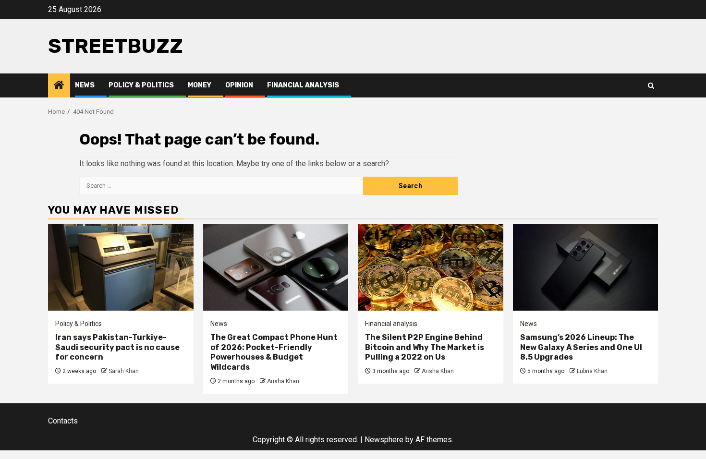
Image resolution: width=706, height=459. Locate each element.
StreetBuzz (115, 46)
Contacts (63, 420)
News (85, 85)
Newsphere (384, 439)
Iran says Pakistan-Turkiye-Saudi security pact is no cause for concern (117, 347)
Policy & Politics (141, 85)
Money (199, 85)
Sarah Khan (124, 371)
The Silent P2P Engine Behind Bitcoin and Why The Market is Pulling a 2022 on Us (424, 347)
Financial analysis (303, 85)
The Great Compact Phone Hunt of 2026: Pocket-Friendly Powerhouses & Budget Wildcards (274, 352)
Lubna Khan (592, 371)
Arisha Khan (283, 381)
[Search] (651, 85)
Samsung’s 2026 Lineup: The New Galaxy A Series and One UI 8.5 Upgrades (581, 347)
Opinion (239, 85)
